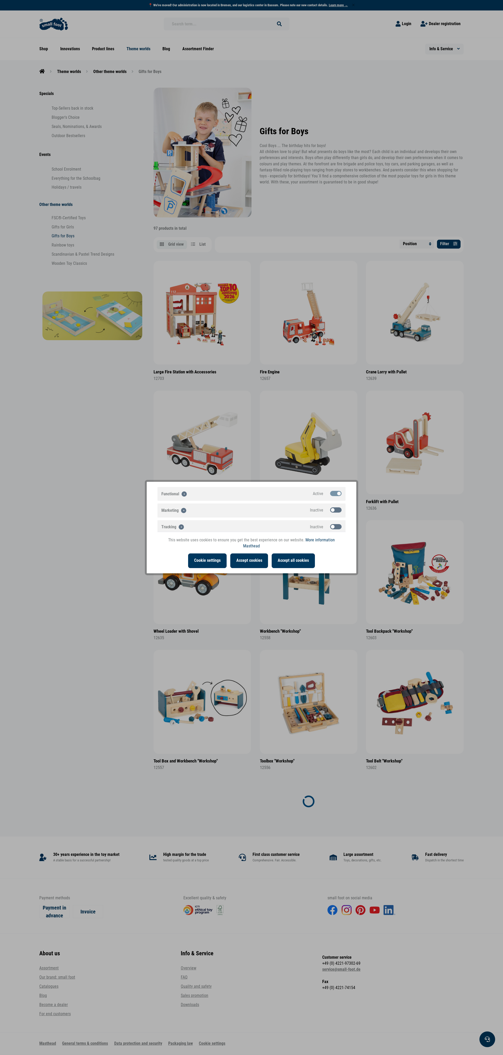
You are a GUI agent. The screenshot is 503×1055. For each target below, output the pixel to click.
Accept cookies (249, 560)
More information (320, 540)
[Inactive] (336, 510)
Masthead (251, 546)
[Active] (336, 493)
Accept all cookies (293, 560)
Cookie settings (207, 560)
